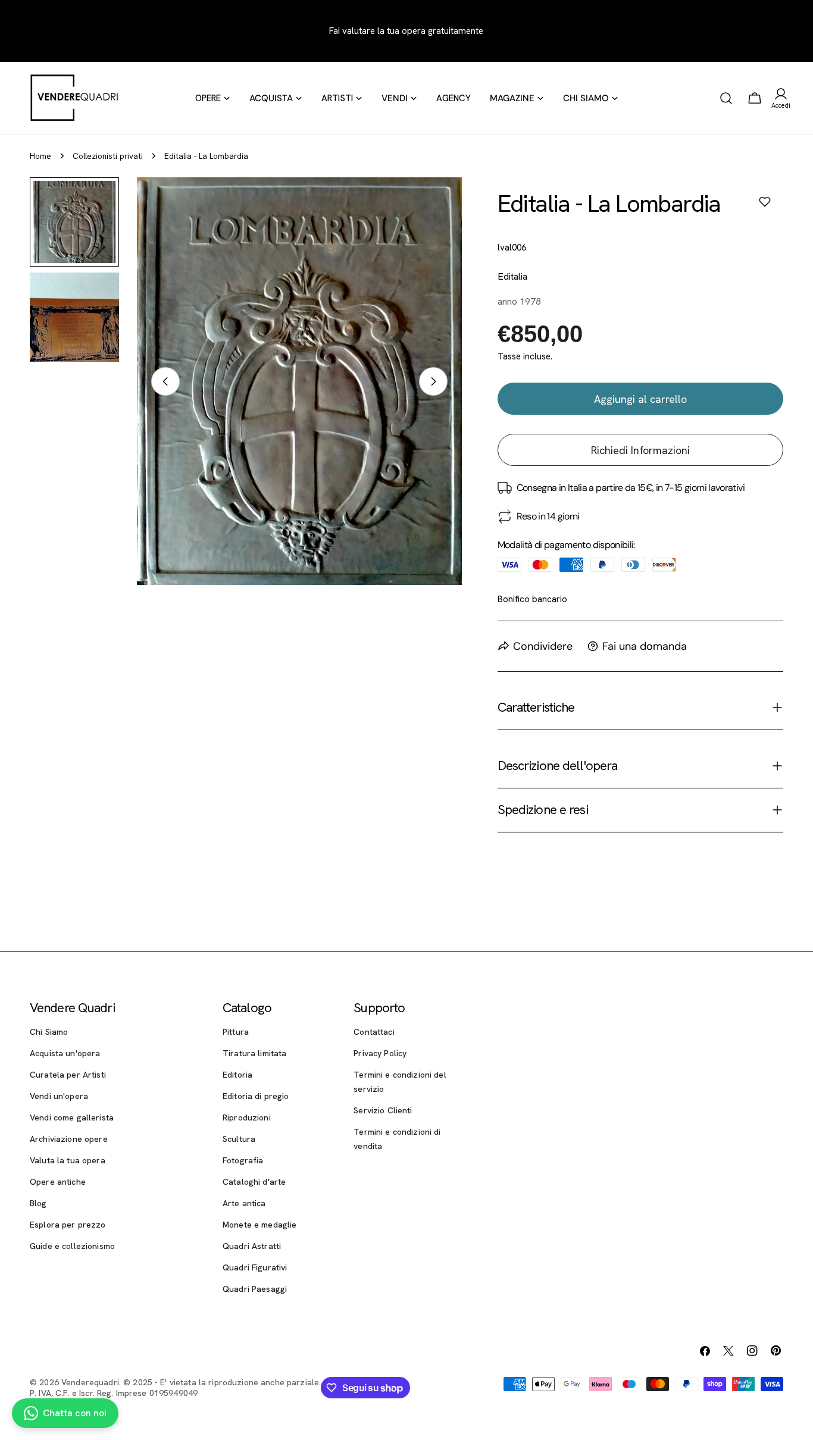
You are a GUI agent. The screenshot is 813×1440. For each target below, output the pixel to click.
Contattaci (374, 1031)
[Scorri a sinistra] (165, 381)
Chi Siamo (49, 1031)
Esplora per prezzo (68, 1224)
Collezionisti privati (108, 156)
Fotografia (243, 1160)
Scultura (239, 1139)
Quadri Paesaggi (255, 1289)
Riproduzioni (247, 1117)
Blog (38, 1203)
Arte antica (244, 1203)
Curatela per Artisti (68, 1074)
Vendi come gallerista (72, 1117)
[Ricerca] (726, 98)
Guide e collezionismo (72, 1246)
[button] (764, 201)
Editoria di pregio (256, 1096)
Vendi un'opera (59, 1096)
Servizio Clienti (383, 1110)
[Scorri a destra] (433, 381)
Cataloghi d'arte (254, 1181)
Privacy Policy (380, 1053)
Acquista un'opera (65, 1053)
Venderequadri (90, 1382)
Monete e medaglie (259, 1224)
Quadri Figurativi (255, 1267)
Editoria (237, 1074)
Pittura (236, 1031)
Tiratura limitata (254, 1053)
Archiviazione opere (69, 1139)
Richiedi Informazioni (640, 450)
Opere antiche (58, 1181)
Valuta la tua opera (67, 1160)
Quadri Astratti (252, 1246)
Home (40, 156)
